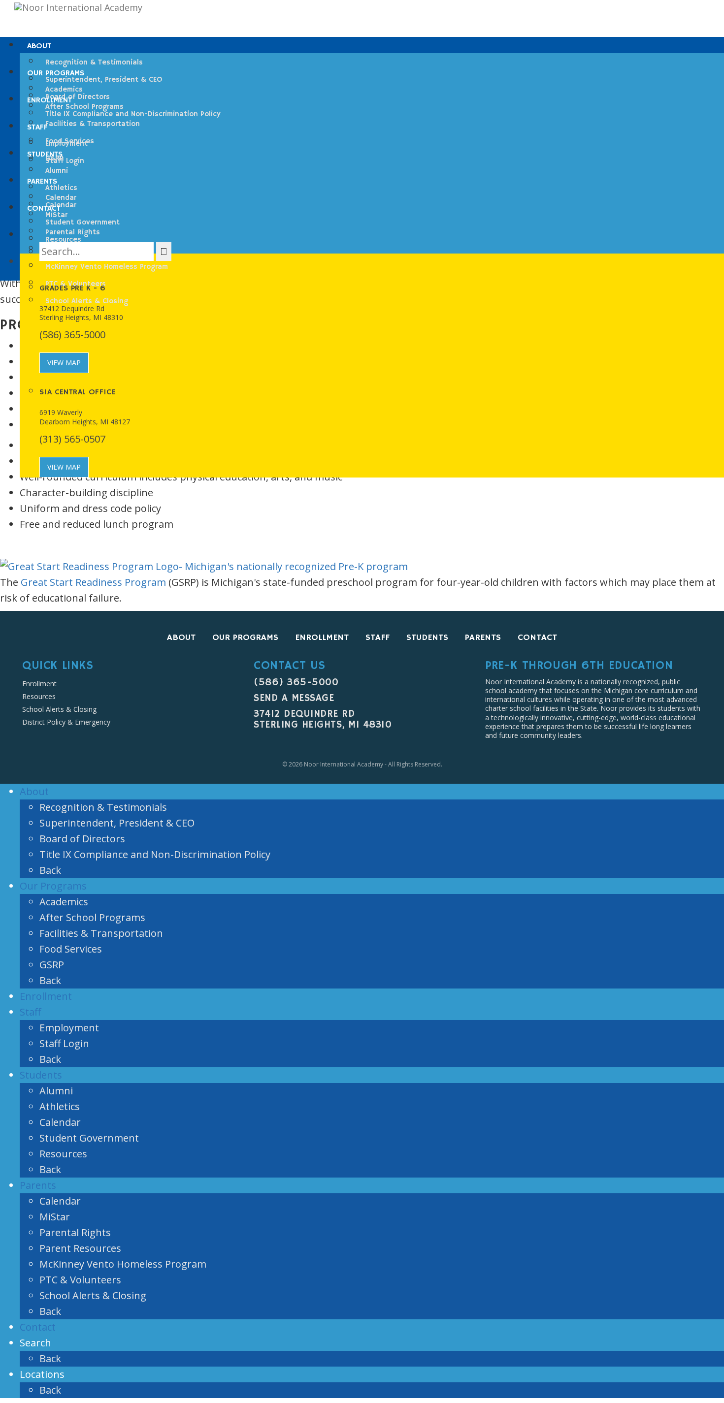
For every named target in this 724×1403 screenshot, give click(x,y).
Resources (39, 696)
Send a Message (294, 698)
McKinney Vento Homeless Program (122, 1264)
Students (427, 637)
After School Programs (92, 917)
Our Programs (245, 637)
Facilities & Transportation (101, 933)
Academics (63, 901)
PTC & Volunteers (80, 1279)
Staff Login (64, 1043)
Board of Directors (82, 838)
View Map (64, 362)
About (181, 637)
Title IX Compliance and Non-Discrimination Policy (154, 854)
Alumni (56, 1090)
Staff (377, 637)
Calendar (60, 1122)
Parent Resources (80, 1248)
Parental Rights (75, 1232)
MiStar (54, 1216)
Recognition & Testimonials (103, 807)
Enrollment (322, 637)
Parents (483, 637)
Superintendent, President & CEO (117, 822)
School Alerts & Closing (59, 709)
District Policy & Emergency (66, 722)
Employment (69, 1027)
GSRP (51, 964)
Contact (537, 637)
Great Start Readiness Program (93, 582)
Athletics (59, 1106)
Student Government (89, 1138)
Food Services (70, 949)
